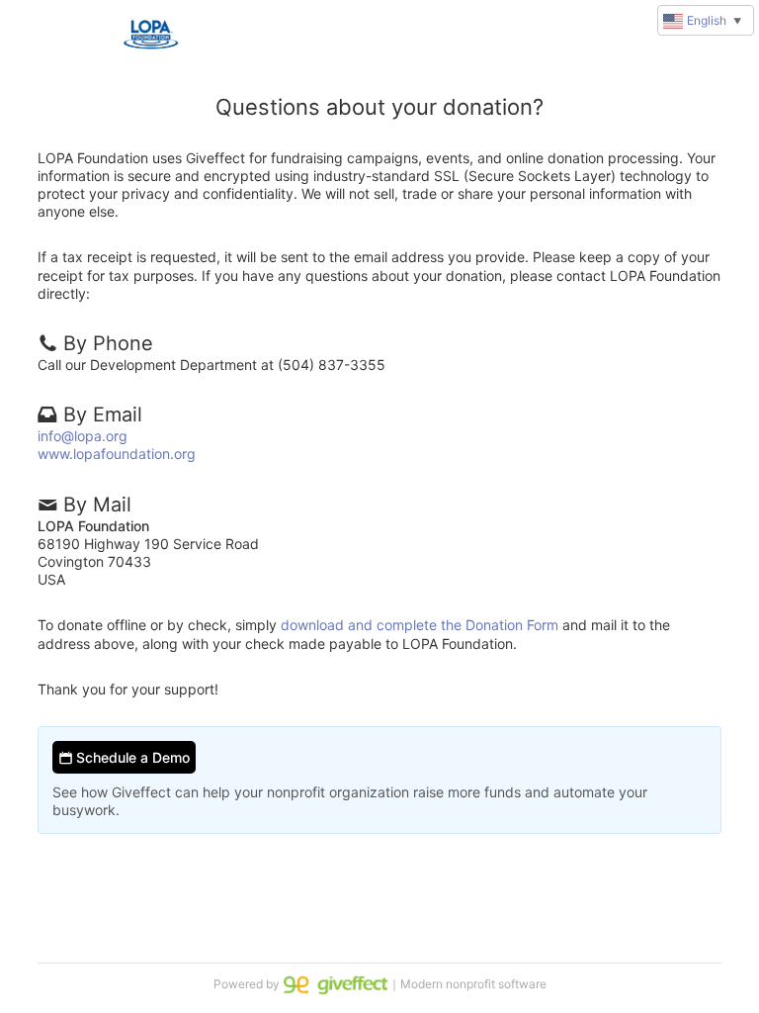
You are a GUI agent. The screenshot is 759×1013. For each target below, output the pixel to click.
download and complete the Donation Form (419, 624)
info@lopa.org (82, 435)
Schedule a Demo (131, 757)
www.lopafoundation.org (117, 453)
